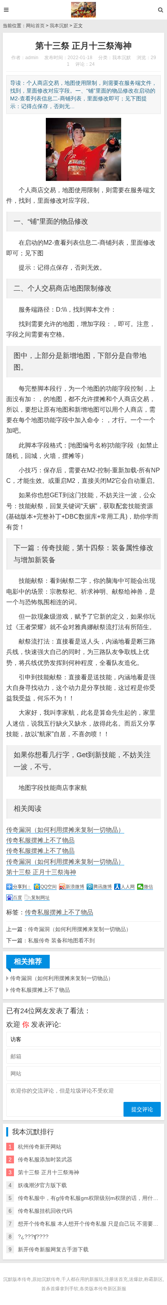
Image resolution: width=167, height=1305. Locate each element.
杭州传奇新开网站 (39, 1147)
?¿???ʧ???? (33, 1236)
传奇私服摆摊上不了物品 (40, 840)
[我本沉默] (83, 10)
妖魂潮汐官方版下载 (42, 1185)
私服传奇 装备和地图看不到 (61, 940)
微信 (148, 886)
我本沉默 (59, 25)
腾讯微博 (102, 886)
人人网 (128, 886)
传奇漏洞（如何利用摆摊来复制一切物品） (65, 829)
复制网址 (40, 897)
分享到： (22, 886)
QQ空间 (48, 886)
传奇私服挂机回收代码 (45, 1211)
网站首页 (35, 25)
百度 (17, 897)
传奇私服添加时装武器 (45, 1159)
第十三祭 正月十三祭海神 (41, 872)
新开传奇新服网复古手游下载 (53, 1249)
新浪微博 (75, 886)
